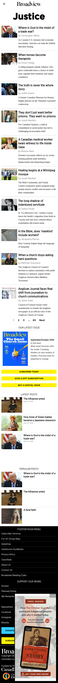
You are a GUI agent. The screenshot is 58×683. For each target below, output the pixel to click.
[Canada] (8, 670)
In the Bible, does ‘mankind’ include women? (35, 233)
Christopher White (30, 35)
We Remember (8, 596)
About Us (6, 565)
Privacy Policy (8, 554)
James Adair (27, 300)
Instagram (6, 617)
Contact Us (6, 570)
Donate (5, 586)
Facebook (6, 612)
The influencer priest (34, 398)
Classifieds (6, 559)
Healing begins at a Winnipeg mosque (36, 172)
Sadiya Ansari (28, 208)
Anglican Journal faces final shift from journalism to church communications (35, 292)
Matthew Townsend (30, 263)
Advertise (6, 544)
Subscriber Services (11, 533)
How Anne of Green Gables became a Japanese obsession (40, 418)
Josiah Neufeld (28, 120)
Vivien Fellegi (27, 63)
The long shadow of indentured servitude (31, 202)
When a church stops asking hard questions (35, 257)
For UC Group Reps (10, 538)
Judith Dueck (27, 93)
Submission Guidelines (12, 549)
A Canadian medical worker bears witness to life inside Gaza (35, 143)
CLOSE (52, 595)
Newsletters (7, 607)
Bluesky (5, 622)
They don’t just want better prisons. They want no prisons (37, 114)
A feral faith (30, 509)
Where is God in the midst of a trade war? (36, 29)
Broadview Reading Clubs (13, 575)
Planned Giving (8, 591)
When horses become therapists (32, 56)
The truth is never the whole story (35, 87)
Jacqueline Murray (30, 239)
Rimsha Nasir (27, 151)
